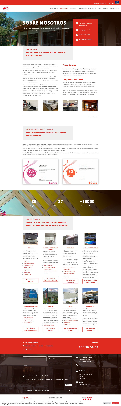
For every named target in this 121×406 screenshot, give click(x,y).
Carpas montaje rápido (49, 325)
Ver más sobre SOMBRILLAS (90, 329)
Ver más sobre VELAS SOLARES (70, 329)
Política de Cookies (27, 399)
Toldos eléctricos (28, 269)
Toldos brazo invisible (29, 263)
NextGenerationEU (114, 8)
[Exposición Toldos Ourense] (90, 111)
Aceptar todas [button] (115, 403)
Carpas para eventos (48, 324)
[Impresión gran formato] (50, 111)
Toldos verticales (28, 267)
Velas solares (67, 322)
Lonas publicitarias (28, 317)
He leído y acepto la (36, 376)
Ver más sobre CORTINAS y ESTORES (50, 279)
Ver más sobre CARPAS (50, 329)
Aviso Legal (25, 397)
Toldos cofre (26, 261)
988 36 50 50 (111, 3)
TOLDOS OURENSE (53, 8)
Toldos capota (27, 272)
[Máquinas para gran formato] (70, 111)
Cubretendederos (28, 322)
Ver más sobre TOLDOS (30, 281)
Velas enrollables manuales (70, 318)
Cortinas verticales (48, 265)
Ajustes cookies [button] (107, 403)
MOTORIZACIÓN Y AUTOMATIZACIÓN (87, 8)
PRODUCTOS (73, 8)
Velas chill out (67, 324)
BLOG (99, 8)
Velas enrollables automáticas (71, 320)
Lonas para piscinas (28, 319)
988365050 (81, 367)
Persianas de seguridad (69, 271)
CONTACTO (105, 8)
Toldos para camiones (29, 321)
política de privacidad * (41, 376)
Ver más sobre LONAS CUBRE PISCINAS (90, 281)
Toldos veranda (27, 270)
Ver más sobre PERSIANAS (70, 281)
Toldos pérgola (27, 274)
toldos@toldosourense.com (100, 3)
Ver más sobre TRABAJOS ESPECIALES (30, 329)
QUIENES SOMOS (64, 8)
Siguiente (95, 117)
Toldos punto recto (28, 265)
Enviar (68, 385)
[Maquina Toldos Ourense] (30, 111)
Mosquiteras (66, 276)
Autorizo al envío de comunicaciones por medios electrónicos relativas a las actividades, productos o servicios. (47, 381)
